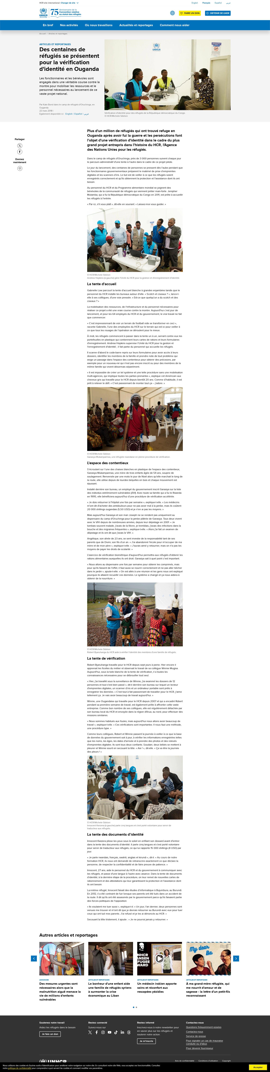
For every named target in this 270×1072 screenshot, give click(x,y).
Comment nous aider (174, 25)
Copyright (226, 1060)
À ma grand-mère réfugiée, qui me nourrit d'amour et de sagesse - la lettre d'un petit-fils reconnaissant (208, 989)
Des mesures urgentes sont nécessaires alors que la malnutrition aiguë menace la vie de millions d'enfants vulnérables (60, 991)
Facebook (96, 1032)
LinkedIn (122, 1032)
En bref (48, 25)
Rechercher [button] (163, 13)
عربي (228, 2)
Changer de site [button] (68, 2)
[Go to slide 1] (134, 1008)
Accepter (258, 1067)
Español (218, 2)
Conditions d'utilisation (208, 1060)
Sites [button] (172, 13)
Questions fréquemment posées (203, 1027)
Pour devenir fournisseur (199, 1048)
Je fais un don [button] (50, 1034)
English (195, 2)
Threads (129, 1032)
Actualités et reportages (136, 25)
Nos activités (69, 25)
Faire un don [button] (192, 13)
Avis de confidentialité (184, 1060)
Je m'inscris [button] (146, 1041)
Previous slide (34, 958)
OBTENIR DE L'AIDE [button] (219, 13)
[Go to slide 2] (137, 1008)
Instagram (103, 1032)
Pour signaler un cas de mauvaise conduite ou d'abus (204, 1042)
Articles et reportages (58, 33)
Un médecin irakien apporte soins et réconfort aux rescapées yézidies (157, 987)
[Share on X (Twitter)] (19, 145)
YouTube (109, 1032)
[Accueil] (59, 13)
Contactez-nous (194, 1031)
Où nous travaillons (98, 25)
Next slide (236, 958)
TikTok (116, 1032)
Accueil (42, 33)
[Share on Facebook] (19, 151)
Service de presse (196, 1036)
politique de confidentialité (19, 1068)
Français (206, 2)
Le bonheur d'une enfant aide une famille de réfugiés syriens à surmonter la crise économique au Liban (109, 989)
